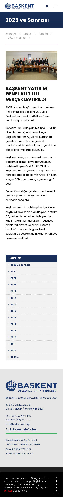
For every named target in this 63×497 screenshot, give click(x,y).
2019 (13, 291)
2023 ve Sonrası (20, 264)
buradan (8, 490)
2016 (13, 311)
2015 (13, 317)
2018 (13, 297)
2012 (13, 337)
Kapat (56, 484)
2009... (14, 357)
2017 (13, 304)
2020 (13, 284)
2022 (13, 271)
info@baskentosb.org (18, 424)
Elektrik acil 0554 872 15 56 (21, 440)
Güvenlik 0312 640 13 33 (19, 453)
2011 (12, 343)
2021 (13, 278)
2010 (13, 350)
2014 (13, 324)
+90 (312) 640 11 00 (20, 415)
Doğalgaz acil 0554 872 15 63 (23, 444)
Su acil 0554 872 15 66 (19, 449)
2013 (13, 330)
